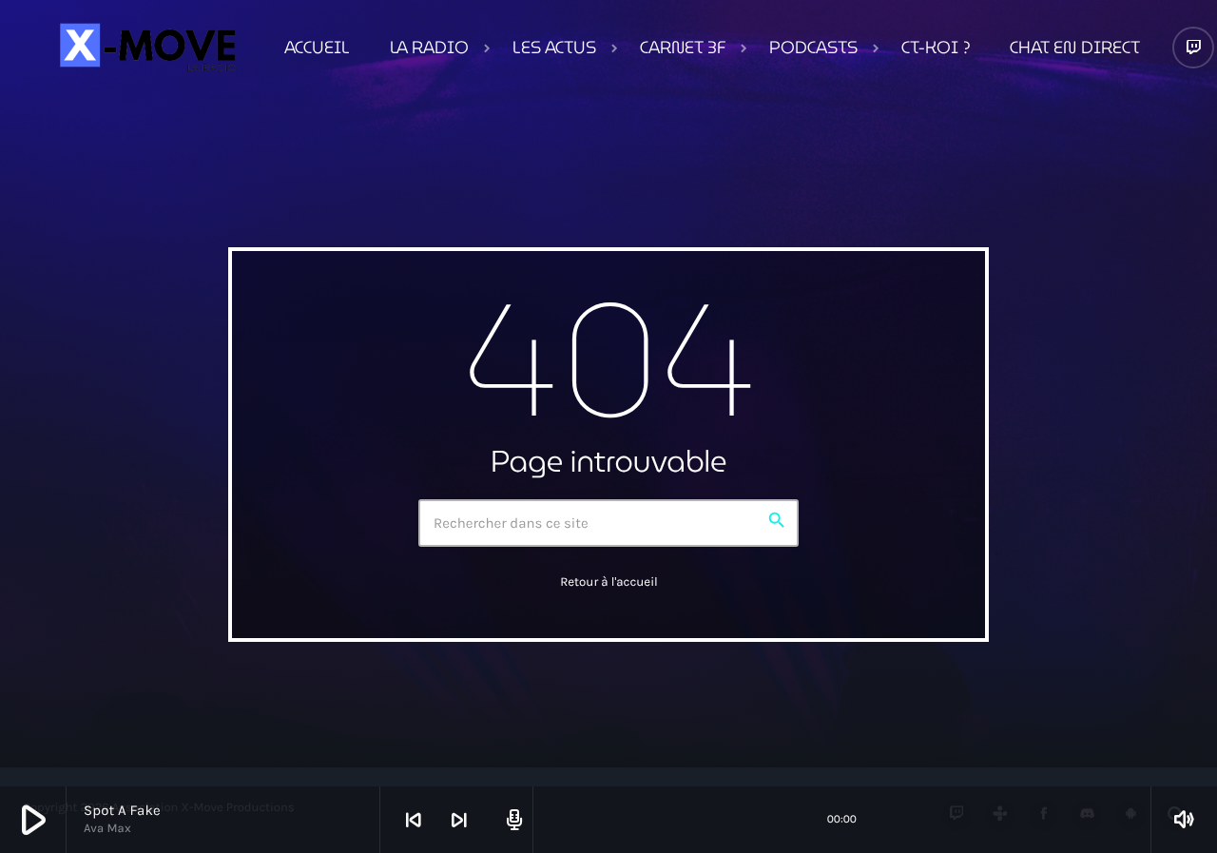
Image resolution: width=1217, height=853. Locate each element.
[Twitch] (1193, 47)
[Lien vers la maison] (145, 47)
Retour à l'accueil (609, 582)
